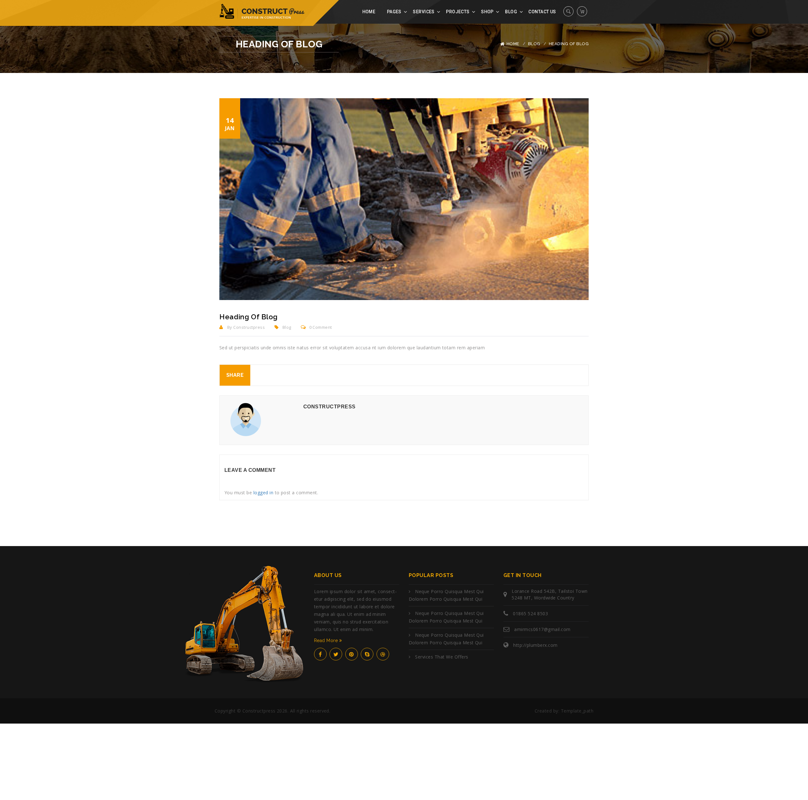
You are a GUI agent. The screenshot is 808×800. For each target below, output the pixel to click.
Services (423, 11)
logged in (263, 493)
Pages (394, 11)
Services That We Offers (441, 657)
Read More (326, 640)
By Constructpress (245, 327)
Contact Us (542, 11)
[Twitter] (336, 654)
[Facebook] (320, 654)
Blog (511, 11)
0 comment (320, 327)
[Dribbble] (383, 654)
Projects (457, 11)
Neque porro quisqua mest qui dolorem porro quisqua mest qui (446, 595)
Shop (487, 11)
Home (369, 11)
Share (235, 375)
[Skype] (367, 654)
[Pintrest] (351, 654)
